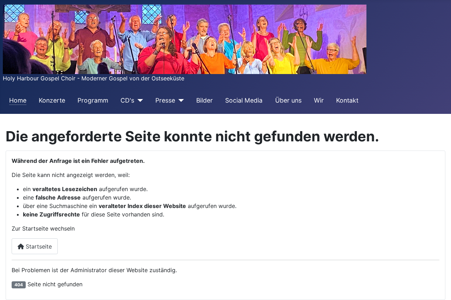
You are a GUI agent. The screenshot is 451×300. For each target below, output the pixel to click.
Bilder (204, 100)
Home (17, 100)
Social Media (243, 100)
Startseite (38, 246)
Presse (165, 100)
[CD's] (138, 100)
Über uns (288, 100)
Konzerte (52, 100)
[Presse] (179, 100)
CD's (127, 100)
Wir (319, 100)
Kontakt (347, 100)
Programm (93, 100)
